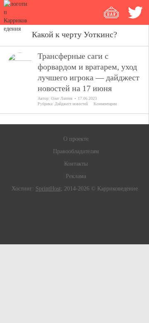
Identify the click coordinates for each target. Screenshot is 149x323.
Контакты (76, 164)
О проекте (76, 139)
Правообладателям (76, 151)
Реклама (76, 176)
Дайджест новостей (71, 103)
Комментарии (105, 103)
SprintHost (48, 189)
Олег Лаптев (61, 98)
